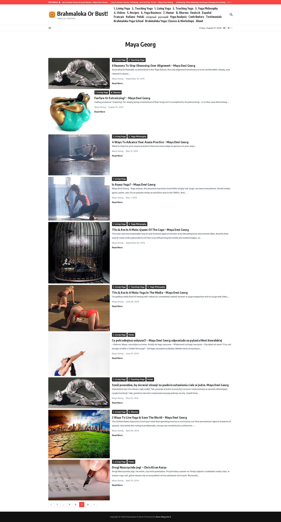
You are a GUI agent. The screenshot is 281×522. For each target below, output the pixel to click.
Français (119, 16)
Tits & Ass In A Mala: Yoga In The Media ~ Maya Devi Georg (150, 292)
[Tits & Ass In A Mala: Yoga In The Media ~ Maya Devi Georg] (79, 308)
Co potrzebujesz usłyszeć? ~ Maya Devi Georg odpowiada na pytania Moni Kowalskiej (167, 340)
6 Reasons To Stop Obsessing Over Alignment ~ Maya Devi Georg (153, 65)
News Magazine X (163, 517)
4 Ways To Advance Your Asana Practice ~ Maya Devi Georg (150, 142)
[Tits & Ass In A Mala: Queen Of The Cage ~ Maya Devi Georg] (79, 252)
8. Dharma (182, 12)
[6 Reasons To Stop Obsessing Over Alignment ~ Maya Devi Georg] (79, 73)
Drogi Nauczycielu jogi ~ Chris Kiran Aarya (139, 467)
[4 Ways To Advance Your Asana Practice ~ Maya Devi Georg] (79, 154)
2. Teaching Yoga (142, 8)
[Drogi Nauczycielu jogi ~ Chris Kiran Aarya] (79, 480)
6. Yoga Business (151, 12)
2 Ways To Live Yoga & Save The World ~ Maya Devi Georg (149, 417)
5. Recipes (133, 12)
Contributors (196, 16)
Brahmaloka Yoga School (128, 21)
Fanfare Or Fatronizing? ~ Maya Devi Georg (122, 98)
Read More (117, 83)
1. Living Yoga (122, 8)
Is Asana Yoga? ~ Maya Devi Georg (133, 184)
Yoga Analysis (178, 16)
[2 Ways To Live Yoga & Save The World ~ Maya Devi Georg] (79, 434)
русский (163, 16)
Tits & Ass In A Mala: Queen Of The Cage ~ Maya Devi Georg (150, 229)
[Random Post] (224, 28)
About (199, 21)
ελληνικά (151, 16)
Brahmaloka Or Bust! (82, 13)
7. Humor (168, 12)
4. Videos (119, 12)
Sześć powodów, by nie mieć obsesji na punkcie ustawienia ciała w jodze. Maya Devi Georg (170, 385)
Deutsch (195, 12)
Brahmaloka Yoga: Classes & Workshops (169, 21)
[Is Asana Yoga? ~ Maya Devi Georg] (79, 199)
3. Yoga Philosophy (206, 8)
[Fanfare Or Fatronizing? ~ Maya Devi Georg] (70, 111)
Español (206, 12)
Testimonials (214, 16)
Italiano (130, 16)
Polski (140, 16)
